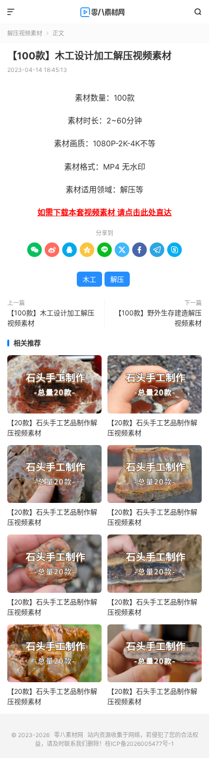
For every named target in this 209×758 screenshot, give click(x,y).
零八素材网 (104, 12)
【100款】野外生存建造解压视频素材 (158, 318)
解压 (117, 279)
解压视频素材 (24, 33)
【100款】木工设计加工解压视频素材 (89, 56)
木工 (89, 279)
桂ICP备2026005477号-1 (139, 743)
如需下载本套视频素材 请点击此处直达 (104, 212)
